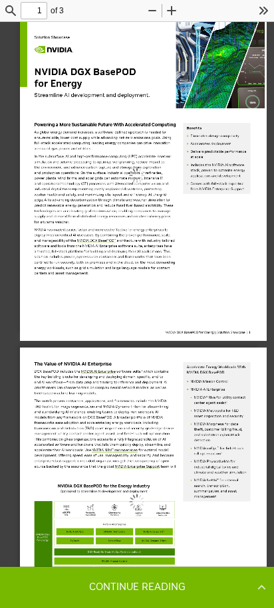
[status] (34, 10)
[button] (137, 587)
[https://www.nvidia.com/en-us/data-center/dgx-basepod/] (97, 241)
